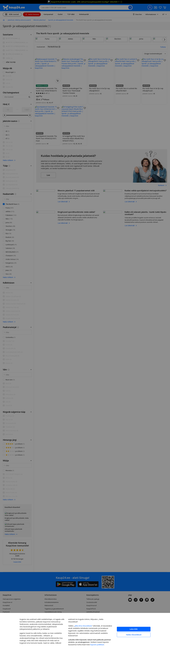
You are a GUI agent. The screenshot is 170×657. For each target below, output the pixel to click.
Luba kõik (134, 629)
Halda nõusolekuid (133, 635)
